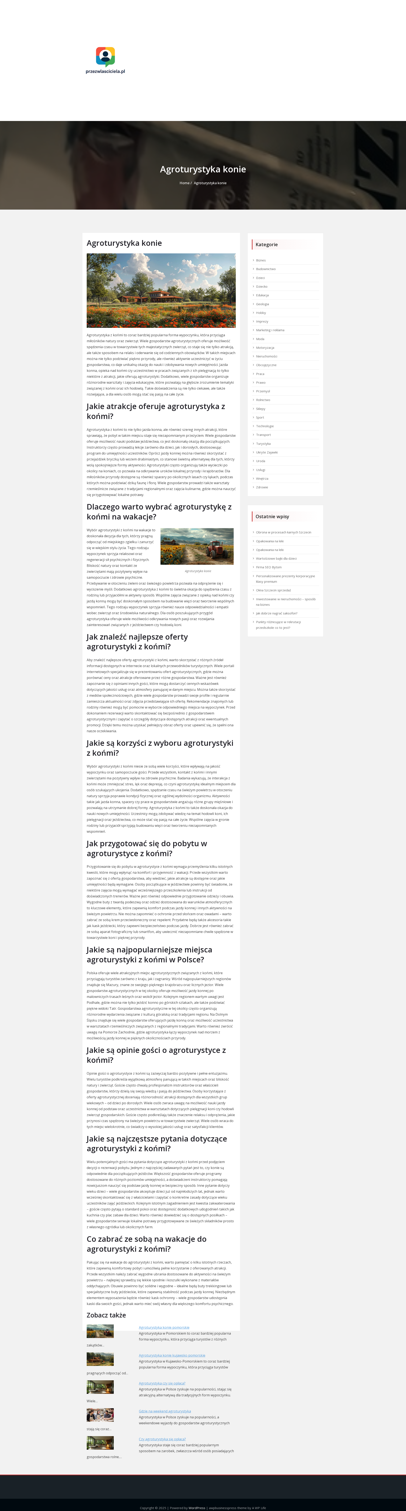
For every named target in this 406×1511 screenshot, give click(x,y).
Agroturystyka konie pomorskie (164, 1327)
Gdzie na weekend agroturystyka (165, 1411)
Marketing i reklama (270, 330)
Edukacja (262, 295)
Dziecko (261, 286)
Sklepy (260, 409)
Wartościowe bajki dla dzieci (276, 558)
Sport (260, 417)
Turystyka (263, 443)
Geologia (262, 304)
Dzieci (260, 278)
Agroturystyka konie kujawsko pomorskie (172, 1355)
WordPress (197, 1508)
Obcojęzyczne (266, 365)
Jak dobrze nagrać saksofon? (277, 613)
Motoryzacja (265, 347)
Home (184, 183)
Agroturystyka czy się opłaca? (162, 1383)
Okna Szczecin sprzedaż (273, 590)
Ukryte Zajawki (267, 452)
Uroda (260, 461)
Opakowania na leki (270, 541)
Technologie (265, 426)
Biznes (261, 260)
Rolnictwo (263, 400)
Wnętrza (262, 478)
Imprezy (262, 321)
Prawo (261, 382)
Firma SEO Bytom (269, 567)
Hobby (261, 312)
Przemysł (263, 391)
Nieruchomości (266, 356)
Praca (260, 374)
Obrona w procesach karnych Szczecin (283, 532)
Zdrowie (262, 487)
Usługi (260, 470)
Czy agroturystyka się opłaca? (162, 1439)
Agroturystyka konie (210, 183)
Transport (263, 435)
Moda (260, 339)
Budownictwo (266, 269)
